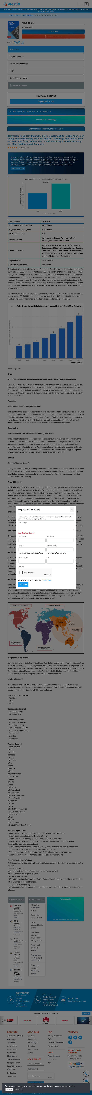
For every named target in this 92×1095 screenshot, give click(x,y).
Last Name (50, 536)
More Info (18, 1089)
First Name (22, 536)
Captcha (21, 567)
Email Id (21, 545)
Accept (9, 1089)
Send (24, 584)
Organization (23, 557)
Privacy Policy (47, 580)
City (47, 557)
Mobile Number (51, 545)
